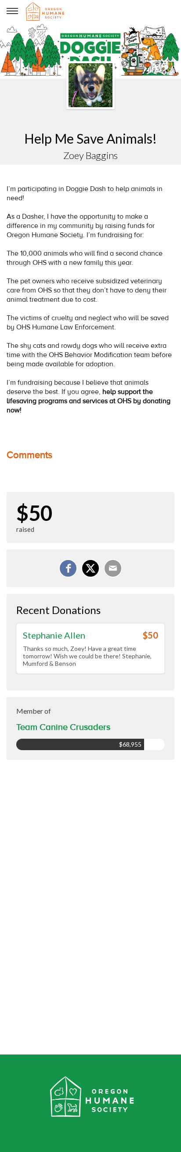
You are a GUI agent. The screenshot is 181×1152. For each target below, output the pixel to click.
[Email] (113, 568)
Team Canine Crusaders (63, 727)
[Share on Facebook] (68, 568)
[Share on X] (90, 568)
